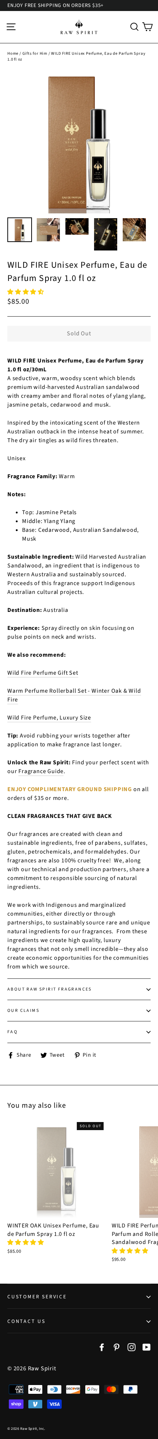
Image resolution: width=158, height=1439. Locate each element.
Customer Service (37, 1297)
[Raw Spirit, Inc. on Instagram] (132, 1346)
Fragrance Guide (41, 771)
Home (12, 53)
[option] (79, 141)
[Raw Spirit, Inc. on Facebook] (102, 1346)
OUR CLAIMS (23, 1010)
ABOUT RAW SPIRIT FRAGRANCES (49, 989)
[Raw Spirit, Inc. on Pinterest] (116, 1346)
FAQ (12, 1032)
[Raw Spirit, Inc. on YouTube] (147, 1346)
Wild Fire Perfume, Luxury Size (49, 718)
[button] (26, 292)
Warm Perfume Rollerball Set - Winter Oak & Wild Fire (74, 695)
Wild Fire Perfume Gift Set (42, 673)
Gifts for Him (34, 53)
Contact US (26, 1321)
